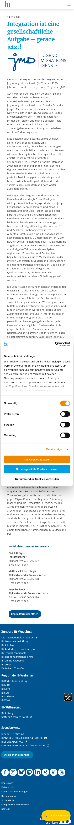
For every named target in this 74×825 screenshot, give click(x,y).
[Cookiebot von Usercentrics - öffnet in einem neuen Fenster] (55, 344)
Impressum (7, 782)
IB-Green (6, 664)
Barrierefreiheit (9, 796)
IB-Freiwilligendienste (13, 653)
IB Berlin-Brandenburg (14, 681)
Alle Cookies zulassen (37, 459)
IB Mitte (5, 685)
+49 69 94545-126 (29, 597)
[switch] (65, 414)
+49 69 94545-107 (29, 560)
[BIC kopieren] (26, 742)
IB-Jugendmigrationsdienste (17, 656)
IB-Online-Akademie (12, 660)
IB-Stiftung (7, 713)
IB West (5, 700)
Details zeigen (54, 449)
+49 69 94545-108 (29, 578)
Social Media (7, 800)
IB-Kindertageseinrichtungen (18, 649)
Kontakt (5, 808)
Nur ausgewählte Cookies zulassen (37, 469)
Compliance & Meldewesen (15, 804)
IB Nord (5, 688)
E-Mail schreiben (18, 564)
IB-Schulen (7, 645)
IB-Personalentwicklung (14, 641)
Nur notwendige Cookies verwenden (37, 478)
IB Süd (5, 692)
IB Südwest (7, 696)
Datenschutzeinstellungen (14, 791)
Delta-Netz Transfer (12, 668)
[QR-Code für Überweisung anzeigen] (48, 745)
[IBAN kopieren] (45, 738)
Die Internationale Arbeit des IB (19, 637)
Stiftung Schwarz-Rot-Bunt (16, 717)
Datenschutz (7, 787)
